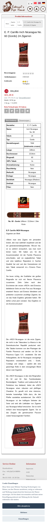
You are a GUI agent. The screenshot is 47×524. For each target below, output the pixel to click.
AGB (28, 472)
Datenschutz (30, 476)
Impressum (29, 469)
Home (7, 23)
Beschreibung (11, 120)
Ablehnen (23, 512)
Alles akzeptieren (23, 506)
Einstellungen (24, 519)
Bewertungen (24, 120)
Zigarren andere (13, 23)
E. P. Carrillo (20, 23)
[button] (6, 111)
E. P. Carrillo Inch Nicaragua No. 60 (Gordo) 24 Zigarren (32, 23)
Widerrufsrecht (30, 480)
